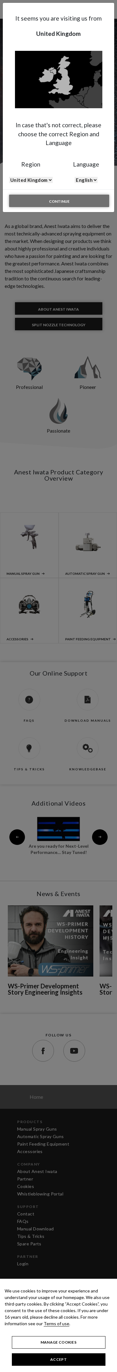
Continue (59, 201)
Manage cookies (58, 1342)
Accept (58, 1359)
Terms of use (56, 1323)
